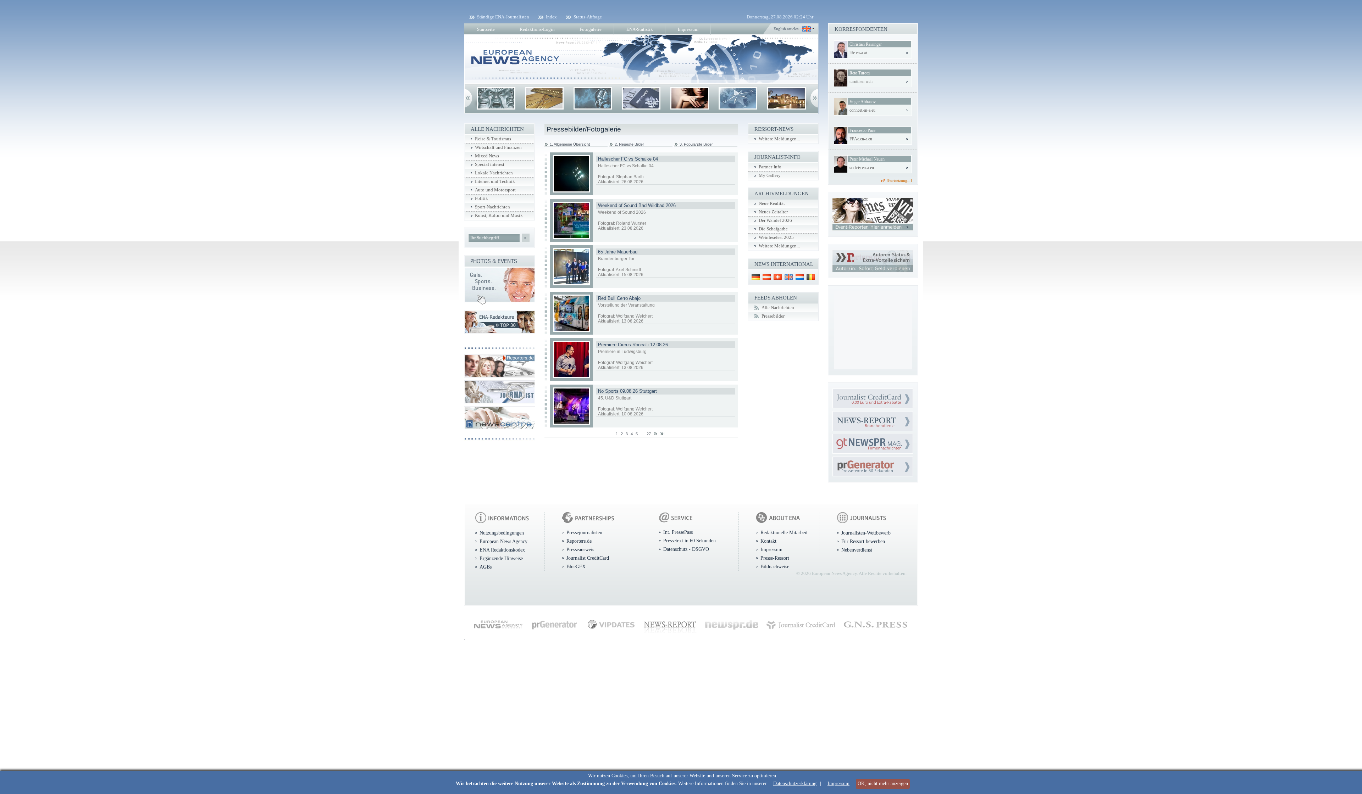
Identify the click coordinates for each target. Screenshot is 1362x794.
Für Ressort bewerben (863, 541)
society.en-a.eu (861, 167)
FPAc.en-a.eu (860, 138)
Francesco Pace (862, 130)
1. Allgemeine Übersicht (570, 144)
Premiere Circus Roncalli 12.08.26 (633, 344)
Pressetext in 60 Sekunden (689, 540)
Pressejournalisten (584, 532)
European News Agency (503, 541)
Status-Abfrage (588, 16)
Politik (481, 198)
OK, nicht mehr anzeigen (883, 783)
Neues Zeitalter (773, 211)
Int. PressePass (678, 532)
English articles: (786, 29)
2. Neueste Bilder (629, 144)
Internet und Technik (495, 181)
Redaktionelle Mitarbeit (784, 532)
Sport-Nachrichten (492, 207)
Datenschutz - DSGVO (686, 549)
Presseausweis (580, 549)
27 (649, 434)
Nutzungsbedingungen (502, 533)
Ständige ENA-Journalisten (503, 16)
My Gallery (770, 175)
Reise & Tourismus (493, 138)
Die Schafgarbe (773, 229)
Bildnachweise (774, 566)
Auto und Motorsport (495, 190)
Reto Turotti (859, 73)
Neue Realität (772, 203)
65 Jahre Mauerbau (617, 252)
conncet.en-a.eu (862, 110)
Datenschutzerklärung (794, 783)
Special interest (489, 164)
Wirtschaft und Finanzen (498, 147)
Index (551, 16)
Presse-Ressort (774, 558)
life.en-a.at (858, 52)
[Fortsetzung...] (899, 180)
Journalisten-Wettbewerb (866, 533)
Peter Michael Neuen (867, 159)
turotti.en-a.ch (861, 81)
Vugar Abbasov (862, 101)
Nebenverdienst (856, 550)
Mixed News (487, 155)
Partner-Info (770, 166)
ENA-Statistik (639, 29)
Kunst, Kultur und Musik (499, 215)
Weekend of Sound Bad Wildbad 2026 (637, 205)
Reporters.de (579, 541)
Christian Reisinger (865, 44)
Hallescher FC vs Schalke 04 (628, 159)
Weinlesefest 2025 (776, 237)
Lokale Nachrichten (494, 172)
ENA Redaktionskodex (502, 550)
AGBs (486, 567)
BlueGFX (576, 566)
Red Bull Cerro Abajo (619, 298)
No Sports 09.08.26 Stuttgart (627, 391)
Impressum (838, 783)
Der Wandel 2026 (775, 220)
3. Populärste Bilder (696, 144)
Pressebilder (773, 316)
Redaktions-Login (537, 29)
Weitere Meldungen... (779, 138)
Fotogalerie (591, 29)
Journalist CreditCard (587, 558)
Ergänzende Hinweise (501, 558)
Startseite (486, 29)
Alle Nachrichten (778, 307)
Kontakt (768, 541)
